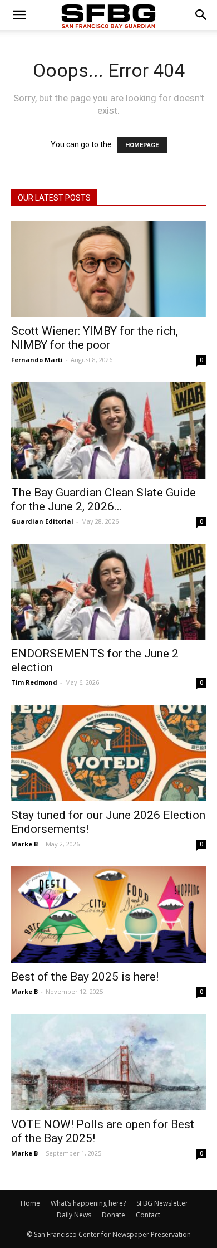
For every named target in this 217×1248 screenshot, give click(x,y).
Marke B (24, 844)
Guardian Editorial (42, 521)
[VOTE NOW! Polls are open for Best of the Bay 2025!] (108, 1062)
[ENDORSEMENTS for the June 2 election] (108, 592)
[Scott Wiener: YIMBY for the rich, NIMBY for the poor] (108, 269)
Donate (113, 1215)
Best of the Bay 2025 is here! (85, 976)
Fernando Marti (37, 359)
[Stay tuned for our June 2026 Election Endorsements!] (108, 753)
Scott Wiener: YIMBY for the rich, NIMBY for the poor (94, 338)
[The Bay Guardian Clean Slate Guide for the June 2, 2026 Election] (108, 430)
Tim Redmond (34, 682)
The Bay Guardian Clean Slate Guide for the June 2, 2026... (103, 499)
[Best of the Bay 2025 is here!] (108, 914)
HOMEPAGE (142, 145)
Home (30, 1203)
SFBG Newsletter (162, 1203)
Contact (148, 1215)
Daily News (74, 1215)
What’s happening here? (88, 1203)
